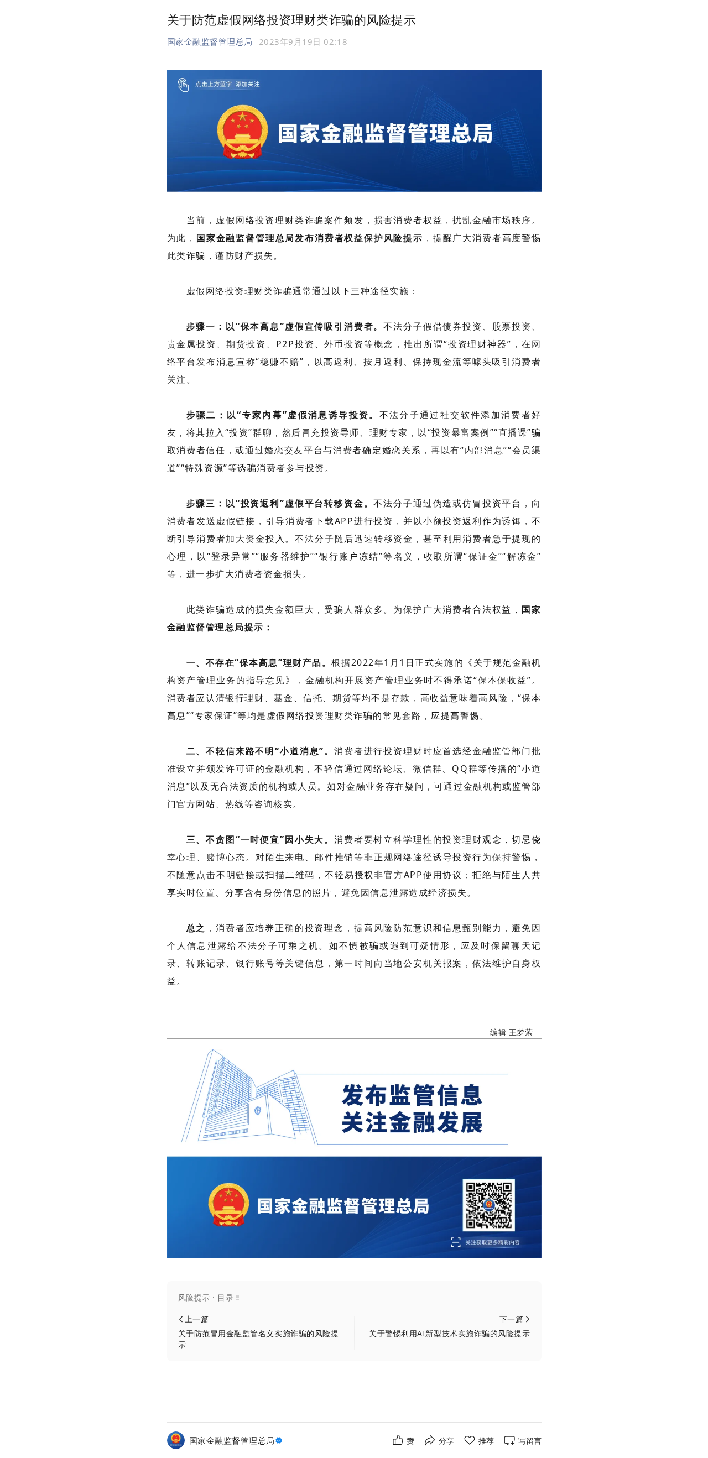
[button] (354, 1297)
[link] (237, 1440)
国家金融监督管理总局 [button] (210, 41)
